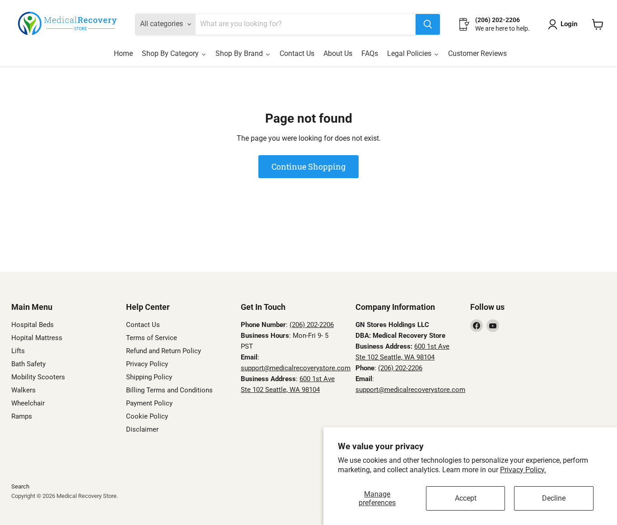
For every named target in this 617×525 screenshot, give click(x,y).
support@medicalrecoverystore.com (296, 368)
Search (20, 486)
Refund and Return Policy (163, 351)
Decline (554, 498)
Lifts (18, 351)
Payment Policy (149, 403)
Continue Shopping (308, 166)
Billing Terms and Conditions (169, 390)
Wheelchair (28, 403)
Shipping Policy (149, 377)
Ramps (21, 416)
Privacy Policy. (523, 469)
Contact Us (143, 325)
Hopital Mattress (36, 338)
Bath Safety (28, 364)
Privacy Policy (147, 364)
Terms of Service (151, 338)
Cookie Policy (147, 416)
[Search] (428, 24)
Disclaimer (142, 429)
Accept (466, 498)
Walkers (23, 390)
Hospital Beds (32, 325)
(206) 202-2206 (312, 325)
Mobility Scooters (38, 377)
